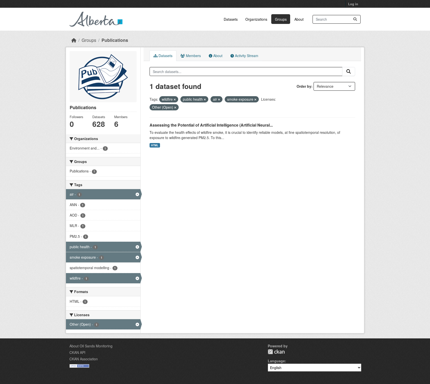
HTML (154, 145)
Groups (281, 19)
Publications (115, 40)
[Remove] (175, 99)
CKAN (276, 351)
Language (276, 360)
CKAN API (77, 352)
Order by (304, 86)
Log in (353, 3)
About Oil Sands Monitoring (90, 345)
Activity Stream (246, 55)
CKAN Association (83, 358)
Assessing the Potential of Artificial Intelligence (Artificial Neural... (211, 125)
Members (193, 55)
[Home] (73, 40)
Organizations (256, 19)
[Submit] (355, 19)
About (299, 19)
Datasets (231, 19)
